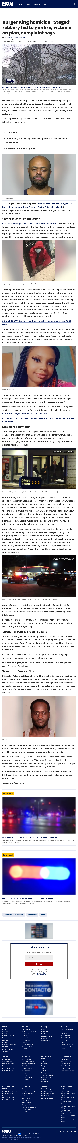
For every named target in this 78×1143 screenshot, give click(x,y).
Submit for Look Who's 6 (68, 1030)
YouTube (44, 1061)
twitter (60, 1131)
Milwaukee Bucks (7, 1070)
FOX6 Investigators (8, 1035)
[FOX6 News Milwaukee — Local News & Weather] (8, 4)
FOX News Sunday (27, 1077)
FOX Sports (25, 1073)
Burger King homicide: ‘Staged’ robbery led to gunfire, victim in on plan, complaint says (32, 87)
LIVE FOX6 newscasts (28, 1061)
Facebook (44, 1064)
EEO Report (25, 1100)
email (74, 1131)
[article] (39, 815)
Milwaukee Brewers (8, 1059)
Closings (24, 1042)
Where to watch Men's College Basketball (68, 1107)
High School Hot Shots (9, 1068)
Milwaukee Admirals (8, 1066)
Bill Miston (7, 37)
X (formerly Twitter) (47, 1075)
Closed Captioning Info (29, 1107)
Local (4, 1029)
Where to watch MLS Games (67, 1120)
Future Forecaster (27, 1045)
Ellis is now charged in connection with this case (24, 413)
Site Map (5, 1051)
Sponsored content (47, 1098)
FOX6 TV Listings (27, 1066)
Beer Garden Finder (67, 1061)
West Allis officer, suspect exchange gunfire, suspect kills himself (30, 837)
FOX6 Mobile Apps (27, 1093)
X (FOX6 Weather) (46, 1081)
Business (44, 1038)
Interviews (64, 1040)
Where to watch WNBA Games (68, 1116)
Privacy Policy (41, 973)
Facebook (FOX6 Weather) (46, 1078)
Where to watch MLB (67, 1097)
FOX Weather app (27, 1038)
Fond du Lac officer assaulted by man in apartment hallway (27, 898)
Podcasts (5, 1040)
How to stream (26, 1059)
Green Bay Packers (8, 1061)
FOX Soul (24, 1075)
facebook (56, 1131)
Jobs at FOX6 (26, 1098)
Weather (25, 1026)
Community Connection (68, 1070)
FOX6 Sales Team (46, 1091)
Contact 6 (44, 1029)
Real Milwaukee (65, 1035)
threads (67, 1131)
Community (66, 1056)
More (46, 4)
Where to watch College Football (68, 1094)
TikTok (43, 1068)
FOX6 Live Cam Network (26, 1034)
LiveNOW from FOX (28, 1068)
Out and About (65, 1038)
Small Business (46, 1041)
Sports (5, 1056)
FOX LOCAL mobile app (9, 1047)
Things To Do (65, 1059)
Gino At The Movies (67, 1045)
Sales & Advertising (46, 1087)
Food (62, 1042)
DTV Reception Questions (26, 1110)
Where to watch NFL (67, 1091)
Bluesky (43, 1073)
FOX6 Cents (45, 1031)
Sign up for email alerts (29, 1091)
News (43, 914)
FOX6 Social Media (46, 1057)
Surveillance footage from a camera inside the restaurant (29, 223)
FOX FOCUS (45, 1096)
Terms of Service (40, 975)
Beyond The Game (8, 1064)
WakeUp (64, 1026)
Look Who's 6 (65, 1033)
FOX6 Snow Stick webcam (27, 1048)
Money (44, 1026)
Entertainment (6, 1038)
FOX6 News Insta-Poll (9, 1045)
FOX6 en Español (7, 1049)
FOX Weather (26, 1040)
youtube (71, 1131)
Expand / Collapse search (74, 4)
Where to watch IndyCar (68, 1104)
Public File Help (26, 1103)
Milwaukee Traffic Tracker (66, 1048)
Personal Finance (46, 1036)
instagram (64, 1131)
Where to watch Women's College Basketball (66, 1111)
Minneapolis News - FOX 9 (8, 1094)
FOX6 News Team (27, 1096)
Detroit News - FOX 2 (9, 1097)
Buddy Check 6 (65, 1066)
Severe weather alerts (28, 1029)
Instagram (44, 1066)
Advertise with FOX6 (47, 1093)
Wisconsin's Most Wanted (7, 1032)
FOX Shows (25, 1080)
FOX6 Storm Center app (29, 1031)
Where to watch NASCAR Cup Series (67, 1100)
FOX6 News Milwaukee (8, 40)
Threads (43, 1070)
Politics (4, 1042)
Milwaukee (32, 914)
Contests (24, 1089)
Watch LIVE (26, 1056)
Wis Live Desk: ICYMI (28, 1064)
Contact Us (26, 1086)
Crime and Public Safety (22, 40)
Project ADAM (65, 1068)
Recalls (43, 1034)
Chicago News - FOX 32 (9, 1091)
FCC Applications (27, 1105)
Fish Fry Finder (65, 1064)
